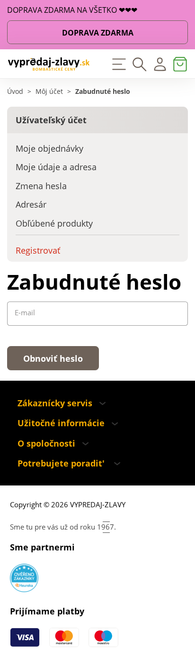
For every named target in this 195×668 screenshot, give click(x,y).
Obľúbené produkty (54, 223)
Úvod (15, 91)
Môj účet (49, 91)
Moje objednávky (49, 148)
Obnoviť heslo (53, 358)
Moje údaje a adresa (56, 167)
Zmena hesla (41, 186)
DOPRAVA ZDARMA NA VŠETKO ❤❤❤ (72, 10)
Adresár (31, 204)
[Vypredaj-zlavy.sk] (48, 63)
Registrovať (38, 250)
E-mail (25, 313)
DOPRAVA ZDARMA (97, 32)
